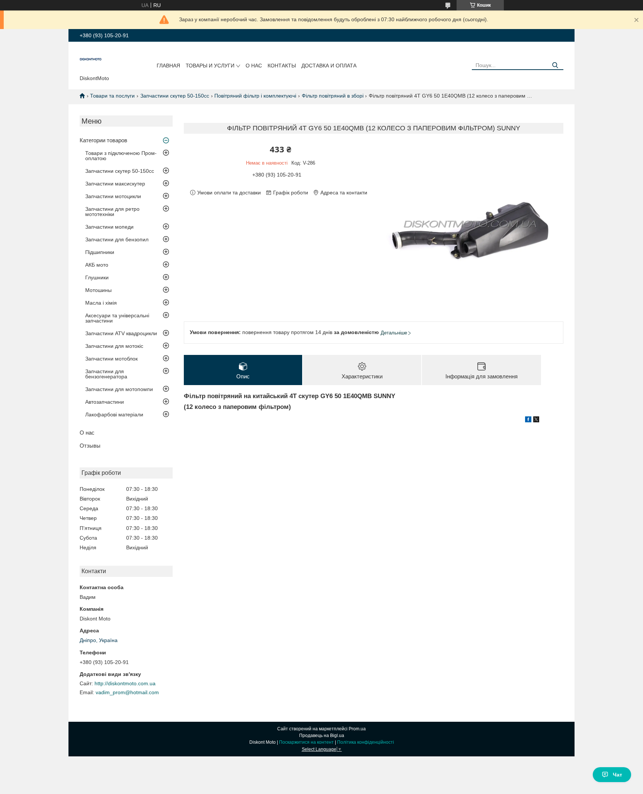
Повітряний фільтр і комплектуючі (255, 95)
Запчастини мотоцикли (113, 196)
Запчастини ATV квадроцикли (121, 333)
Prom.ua (357, 728)
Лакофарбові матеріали (114, 414)
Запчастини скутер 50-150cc (174, 95)
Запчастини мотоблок (111, 359)
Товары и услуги (210, 66)
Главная (168, 66)
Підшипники (99, 252)
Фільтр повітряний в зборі (333, 95)
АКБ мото (96, 265)
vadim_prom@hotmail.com (127, 692)
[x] (536, 420)
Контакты (282, 66)
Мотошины (98, 290)
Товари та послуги (112, 95)
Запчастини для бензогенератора (106, 373)
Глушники (97, 277)
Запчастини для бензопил (116, 239)
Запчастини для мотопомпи (119, 389)
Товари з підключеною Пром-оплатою (121, 155)
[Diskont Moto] (91, 60)
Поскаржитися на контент (306, 742)
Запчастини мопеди (109, 227)
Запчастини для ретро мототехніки (112, 211)
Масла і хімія (101, 303)
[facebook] (528, 420)
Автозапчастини (104, 402)
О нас (254, 66)
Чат (617, 775)
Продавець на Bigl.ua (321, 735)
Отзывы (90, 445)
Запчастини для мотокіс (114, 346)
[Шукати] (555, 65)
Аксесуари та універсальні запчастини (117, 318)
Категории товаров (103, 140)
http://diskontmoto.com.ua (125, 683)
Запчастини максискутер (115, 184)
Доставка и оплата (328, 66)
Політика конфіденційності (365, 742)
